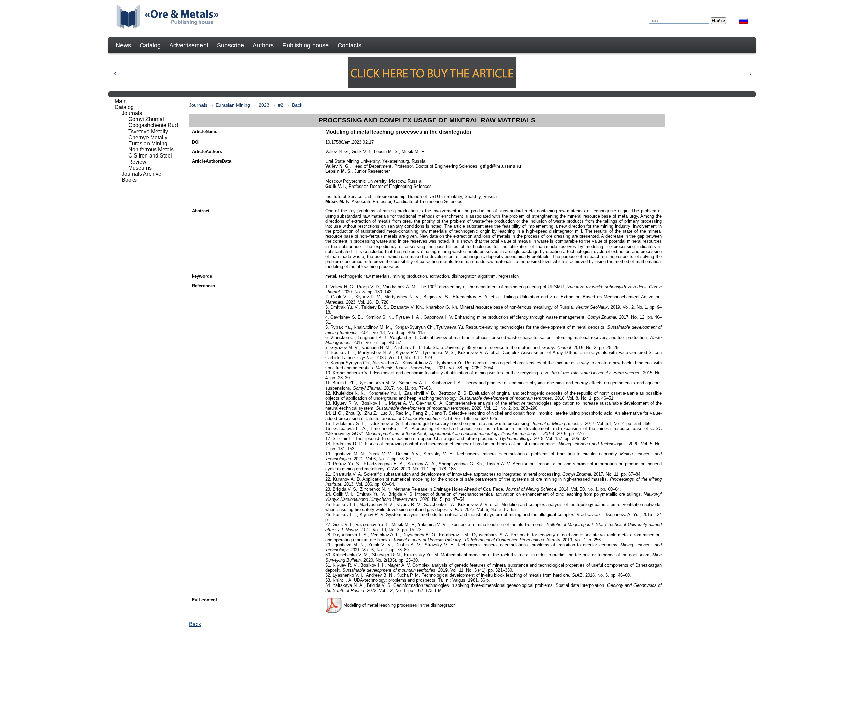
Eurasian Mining (233, 105)
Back (297, 105)
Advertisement (188, 45)
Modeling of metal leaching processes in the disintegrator (399, 605)
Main (121, 101)
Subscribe (230, 45)
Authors (263, 45)
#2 (281, 105)
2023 (264, 105)
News (123, 45)
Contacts (349, 45)
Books (129, 180)
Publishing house (305, 45)
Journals (198, 105)
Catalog (150, 45)
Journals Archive (141, 174)
